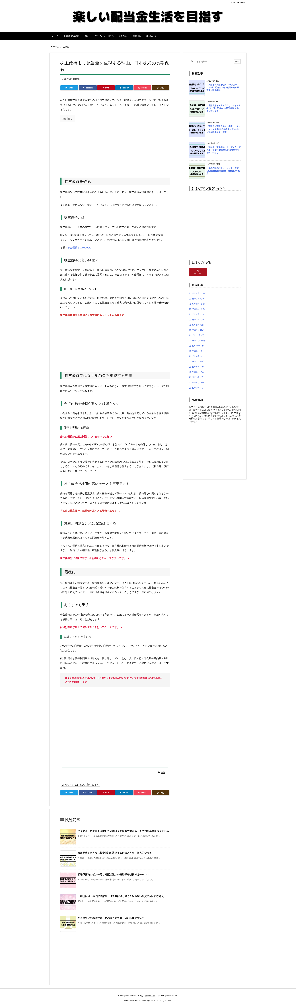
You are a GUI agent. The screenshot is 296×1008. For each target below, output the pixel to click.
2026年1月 (196, 330)
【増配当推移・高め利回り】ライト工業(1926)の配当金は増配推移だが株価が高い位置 (223, 108)
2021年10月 (196, 382)
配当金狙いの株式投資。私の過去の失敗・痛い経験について (111, 917)
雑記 (67, 46)
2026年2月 (196, 325)
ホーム (56, 46)
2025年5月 (196, 372)
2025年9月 (196, 351)
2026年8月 (197, 293)
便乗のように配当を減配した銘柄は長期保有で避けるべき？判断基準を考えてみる (123, 830)
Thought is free (165, 1000)
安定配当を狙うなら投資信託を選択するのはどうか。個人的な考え (115, 852)
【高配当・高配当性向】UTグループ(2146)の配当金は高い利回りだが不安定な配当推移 (222, 87)
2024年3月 (196, 377)
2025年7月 (196, 361)
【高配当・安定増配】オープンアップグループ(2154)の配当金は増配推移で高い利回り (223, 150)
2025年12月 (196, 335)
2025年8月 (196, 356)
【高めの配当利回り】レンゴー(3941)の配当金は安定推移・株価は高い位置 (223, 171)
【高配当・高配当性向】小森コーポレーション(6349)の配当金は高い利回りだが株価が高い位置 (223, 129)
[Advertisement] (115, 146)
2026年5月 (197, 309)
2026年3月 (197, 319)
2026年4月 (197, 314)
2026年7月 (197, 298)
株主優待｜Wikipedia (79, 247)
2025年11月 (197, 340)
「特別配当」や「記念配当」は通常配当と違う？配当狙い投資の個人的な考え (121, 896)
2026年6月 (197, 304)
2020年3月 (196, 387)
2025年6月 (196, 366)
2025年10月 (196, 345)
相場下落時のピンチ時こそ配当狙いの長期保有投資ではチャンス (113, 874)
